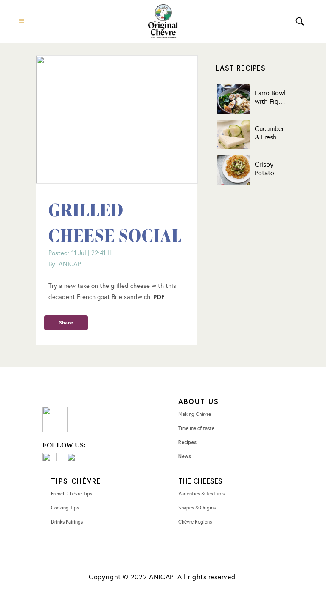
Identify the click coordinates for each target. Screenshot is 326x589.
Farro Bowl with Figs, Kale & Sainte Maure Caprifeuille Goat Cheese (271, 97)
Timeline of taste (196, 428)
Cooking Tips (65, 508)
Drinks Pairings (67, 522)
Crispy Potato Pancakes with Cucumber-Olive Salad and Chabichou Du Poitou (271, 168)
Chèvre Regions (195, 522)
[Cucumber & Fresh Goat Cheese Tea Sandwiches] (233, 134)
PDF (159, 296)
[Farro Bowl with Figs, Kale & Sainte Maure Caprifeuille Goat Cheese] (233, 99)
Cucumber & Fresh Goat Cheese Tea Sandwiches (272, 133)
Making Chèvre (194, 414)
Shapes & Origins (197, 508)
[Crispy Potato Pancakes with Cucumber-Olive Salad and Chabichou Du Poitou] (233, 170)
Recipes (187, 442)
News (184, 456)
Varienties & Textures (201, 494)
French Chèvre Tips (71, 494)
